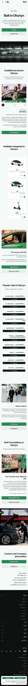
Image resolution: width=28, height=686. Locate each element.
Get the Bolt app (14, 132)
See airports (14, 428)
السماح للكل (20, 678)
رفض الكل (8, 678)
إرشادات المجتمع (22, 671)
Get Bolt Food (14, 33)
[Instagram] (11, 651)
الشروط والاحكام (22, 657)
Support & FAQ (14, 561)
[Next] (3, 105)
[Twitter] (15, 651)
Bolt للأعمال (22, 616)
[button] (14, 595)
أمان (25, 669)
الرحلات (23, 598)
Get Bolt (14, 30)
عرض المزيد (14, 299)
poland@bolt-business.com (18, 584)
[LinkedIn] (7, 651)
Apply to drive (14, 267)
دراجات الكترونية (22, 604)
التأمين (24, 663)
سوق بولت (23, 613)
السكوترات (23, 601)
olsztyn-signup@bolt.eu (19, 580)
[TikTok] (2, 651)
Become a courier (14, 271)
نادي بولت (23, 618)
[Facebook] (20, 651)
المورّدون (24, 654)
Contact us (14, 566)
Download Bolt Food (14, 498)
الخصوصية (24, 660)
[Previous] (25, 105)
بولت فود (23, 610)
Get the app (14, 424)
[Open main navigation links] (3, 2)
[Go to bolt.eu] (24, 2)
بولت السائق (22, 607)
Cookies (24, 666)
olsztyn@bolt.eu (21, 575)
